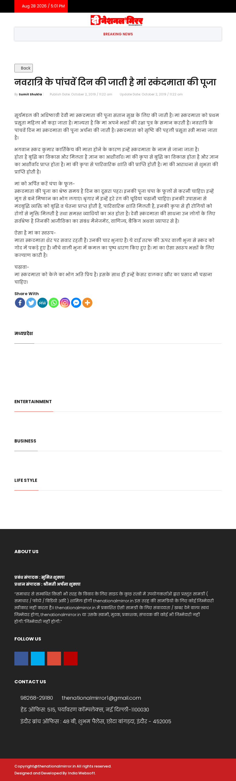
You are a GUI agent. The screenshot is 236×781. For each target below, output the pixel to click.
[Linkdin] (207, 6)
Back (25, 68)
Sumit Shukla (30, 94)
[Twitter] (190, 6)
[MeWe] (42, 303)
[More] (87, 303)
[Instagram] (215, 6)
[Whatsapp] (54, 303)
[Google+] (199, 6)
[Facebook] (182, 6)
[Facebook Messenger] (76, 303)
